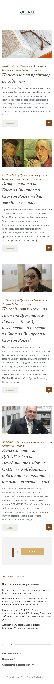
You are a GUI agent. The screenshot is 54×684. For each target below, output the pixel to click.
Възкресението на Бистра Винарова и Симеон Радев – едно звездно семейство (26, 591)
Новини (6, 70)
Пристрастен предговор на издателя (21, 584)
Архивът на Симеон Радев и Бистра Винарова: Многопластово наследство (22, 626)
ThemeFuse (26, 677)
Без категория (10, 653)
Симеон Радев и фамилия (26, 70)
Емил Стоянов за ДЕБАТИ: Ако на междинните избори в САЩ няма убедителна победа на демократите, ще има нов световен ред (26, 615)
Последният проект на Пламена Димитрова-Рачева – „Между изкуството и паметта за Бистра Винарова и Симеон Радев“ (25, 601)
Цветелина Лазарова (32, 66)
